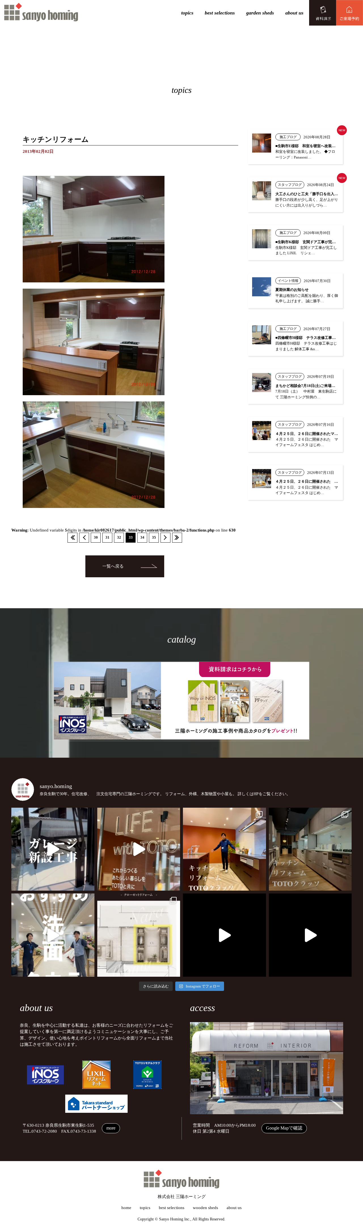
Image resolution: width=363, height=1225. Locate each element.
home (126, 1207)
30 (96, 537)
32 (119, 537)
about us (294, 13)
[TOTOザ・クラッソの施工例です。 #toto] (224, 849)
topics (187, 13)
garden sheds (260, 13)
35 (154, 537)
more (110, 1128)
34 (142, 537)
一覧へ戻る (113, 566)
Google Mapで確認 (284, 1128)
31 (107, 537)
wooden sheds (205, 1207)
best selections (220, 13)
